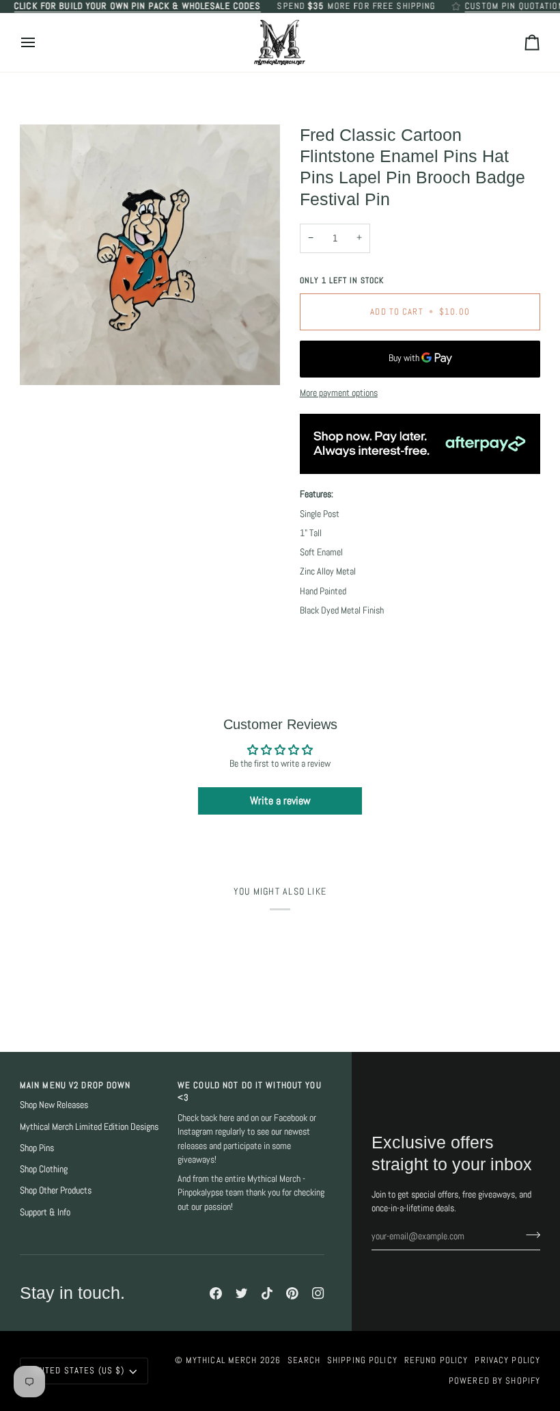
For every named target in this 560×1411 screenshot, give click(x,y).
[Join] (529, 1234)
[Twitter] (242, 1293)
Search (304, 1360)
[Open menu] (40, 42)
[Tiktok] (267, 1293)
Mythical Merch (221, 1360)
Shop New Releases (54, 1105)
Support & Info (45, 1212)
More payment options (339, 393)
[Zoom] (150, 254)
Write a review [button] (280, 800)
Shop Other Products (56, 1190)
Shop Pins (37, 1148)
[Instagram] (318, 1293)
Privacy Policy (507, 1360)
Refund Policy (436, 1360)
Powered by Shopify (494, 1380)
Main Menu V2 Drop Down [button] (75, 1085)
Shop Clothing (44, 1169)
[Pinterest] (292, 1293)
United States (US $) (78, 1370)
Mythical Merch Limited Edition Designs (89, 1127)
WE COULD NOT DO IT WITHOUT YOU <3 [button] (250, 1092)
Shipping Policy (362, 1360)
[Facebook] (216, 1293)
